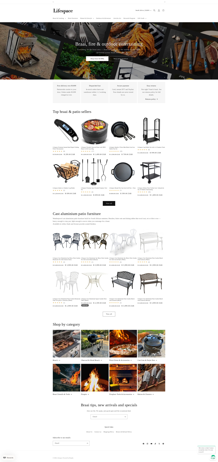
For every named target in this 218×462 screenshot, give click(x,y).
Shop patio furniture (121, 59)
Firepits (84, 394)
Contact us (97, 432)
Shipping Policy (108, 432)
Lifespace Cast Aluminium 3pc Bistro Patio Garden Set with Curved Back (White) (123, 258)
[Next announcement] (165, 2)
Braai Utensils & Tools (61, 394)
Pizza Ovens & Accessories (119, 360)
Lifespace (60, 458)
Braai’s (55, 360)
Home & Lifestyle (86, 18)
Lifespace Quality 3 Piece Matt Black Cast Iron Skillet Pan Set (122, 148)
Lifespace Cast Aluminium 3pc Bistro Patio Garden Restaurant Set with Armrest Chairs (66, 258)
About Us (89, 432)
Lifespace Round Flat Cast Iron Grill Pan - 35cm (122, 188)
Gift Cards (141, 18)
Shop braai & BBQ (97, 59)
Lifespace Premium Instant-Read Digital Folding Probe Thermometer (66, 148)
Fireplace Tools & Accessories (120, 394)
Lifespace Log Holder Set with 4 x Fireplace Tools (151, 147)
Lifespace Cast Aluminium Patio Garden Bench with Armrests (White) (150, 258)
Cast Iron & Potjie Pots (146, 360)
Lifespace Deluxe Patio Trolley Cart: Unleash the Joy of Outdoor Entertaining (151, 188)
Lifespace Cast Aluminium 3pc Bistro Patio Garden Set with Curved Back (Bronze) (94, 258)
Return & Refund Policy (124, 432)
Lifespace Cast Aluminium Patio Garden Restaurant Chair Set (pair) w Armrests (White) (66, 299)
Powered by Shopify (68, 458)
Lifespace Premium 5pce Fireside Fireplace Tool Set (94, 188)
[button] (59, 18)
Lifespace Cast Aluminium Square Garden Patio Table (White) (94, 299)
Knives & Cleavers (145, 394)
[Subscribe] (125, 416)
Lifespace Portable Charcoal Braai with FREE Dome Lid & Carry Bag (93, 148)
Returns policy (150, 99)
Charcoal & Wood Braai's (90, 360)
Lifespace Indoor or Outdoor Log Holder (64, 188)
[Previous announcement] (53, 2)
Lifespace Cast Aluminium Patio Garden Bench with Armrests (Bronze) (150, 299)
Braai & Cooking (58, 18)
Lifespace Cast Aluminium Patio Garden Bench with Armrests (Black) (121, 299)
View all (109, 203)
